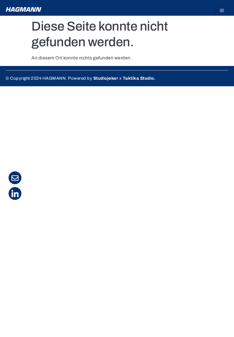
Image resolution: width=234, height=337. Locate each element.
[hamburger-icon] (221, 11)
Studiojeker (105, 78)
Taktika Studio (138, 78)
